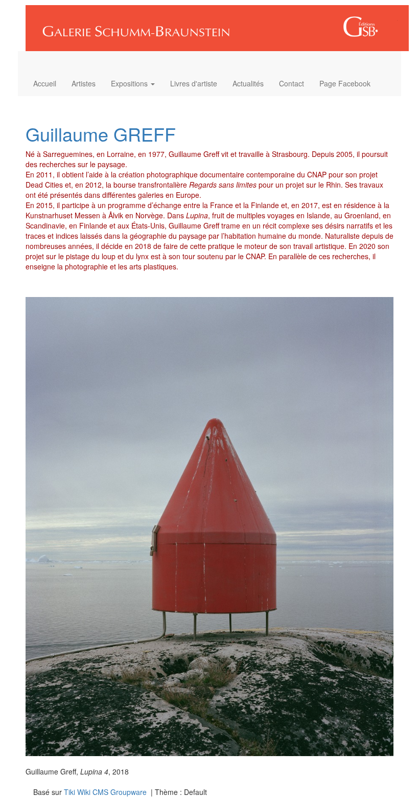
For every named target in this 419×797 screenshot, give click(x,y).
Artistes (84, 83)
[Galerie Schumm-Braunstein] (213, 24)
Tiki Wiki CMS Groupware (106, 792)
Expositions (130, 83)
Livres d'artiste (193, 83)
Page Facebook (344, 83)
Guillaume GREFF (101, 134)
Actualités (248, 83)
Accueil (44, 83)
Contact (291, 83)
